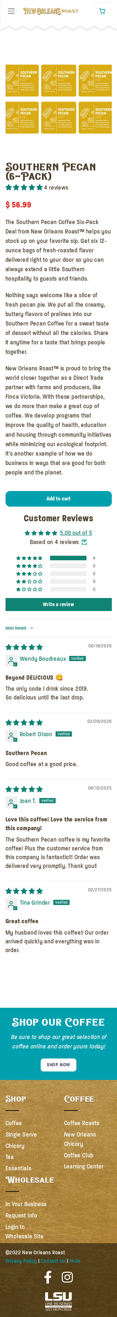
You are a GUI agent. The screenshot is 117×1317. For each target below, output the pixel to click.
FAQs (75, 1261)
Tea (10, 1157)
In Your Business (26, 1204)
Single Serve (21, 1134)
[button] (102, 11)
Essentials (19, 1168)
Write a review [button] (58, 604)
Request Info (22, 1215)
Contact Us (53, 1261)
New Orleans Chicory (80, 1139)
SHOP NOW (58, 1065)
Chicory (15, 1146)
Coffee (14, 1123)
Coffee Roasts (81, 1123)
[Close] (9, 41)
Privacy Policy (21, 1261)
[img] (24, 647)
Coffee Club (79, 1155)
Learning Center (84, 1166)
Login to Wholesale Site (25, 1231)
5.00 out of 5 (76, 533)
